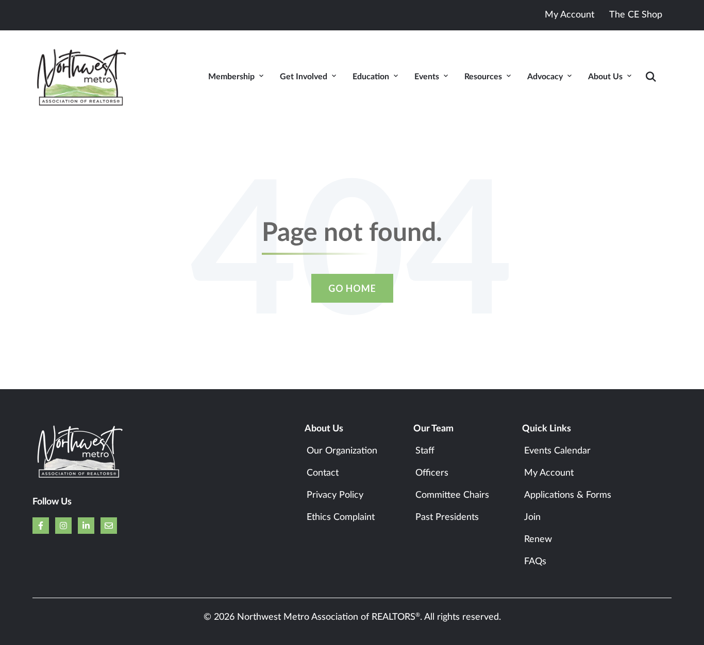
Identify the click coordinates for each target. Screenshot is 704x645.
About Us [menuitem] (605, 77)
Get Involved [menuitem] (303, 77)
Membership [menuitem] (231, 77)
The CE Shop (635, 15)
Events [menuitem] (426, 77)
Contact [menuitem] (323, 473)
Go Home (352, 288)
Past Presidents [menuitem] (447, 517)
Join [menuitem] (532, 517)
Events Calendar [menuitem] (557, 451)
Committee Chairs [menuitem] (452, 495)
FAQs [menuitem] (535, 561)
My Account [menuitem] (549, 473)
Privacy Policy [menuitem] (335, 495)
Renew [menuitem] (538, 539)
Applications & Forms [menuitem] (567, 495)
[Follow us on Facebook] (40, 525)
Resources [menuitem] (483, 77)
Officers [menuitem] (431, 473)
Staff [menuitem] (424, 451)
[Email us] (108, 525)
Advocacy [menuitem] (545, 77)
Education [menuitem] (371, 77)
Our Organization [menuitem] (342, 451)
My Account (569, 15)
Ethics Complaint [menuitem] (341, 517)
